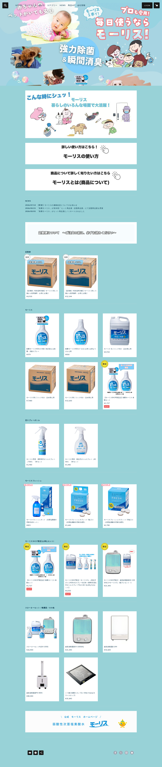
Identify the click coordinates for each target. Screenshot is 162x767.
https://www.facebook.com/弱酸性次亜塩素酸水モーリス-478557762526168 (115, 753)
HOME (18, 5)
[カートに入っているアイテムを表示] (157, 5)
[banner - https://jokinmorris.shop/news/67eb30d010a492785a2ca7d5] (81, 233)
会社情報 (81, 5)
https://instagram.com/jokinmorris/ (126, 753)
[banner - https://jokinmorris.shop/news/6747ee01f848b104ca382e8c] (81, 153)
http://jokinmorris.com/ (132, 753)
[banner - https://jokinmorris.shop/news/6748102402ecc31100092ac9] (81, 179)
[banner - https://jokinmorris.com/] (81, 721)
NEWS (63, 5)
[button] (147, 5)
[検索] (5, 5)
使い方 (42, 5)
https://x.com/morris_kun (121, 753)
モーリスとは (30, 5)
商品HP (71, 5)
